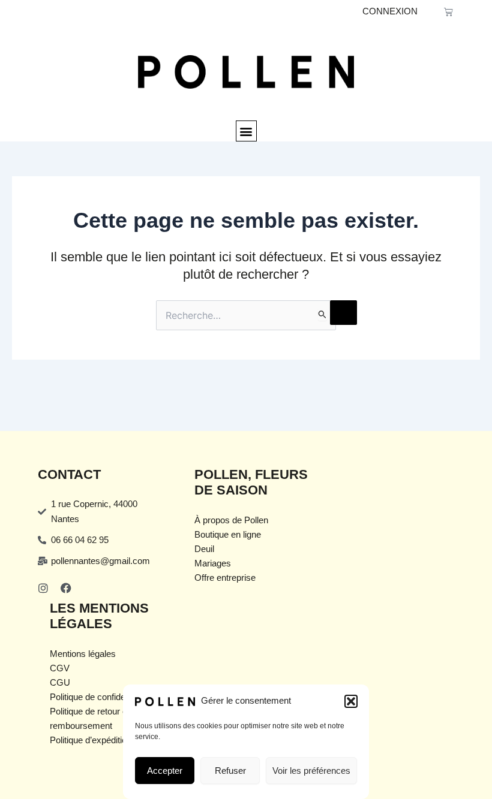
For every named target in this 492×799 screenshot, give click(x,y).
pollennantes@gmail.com (100, 561)
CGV (60, 668)
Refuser (230, 770)
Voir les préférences (311, 770)
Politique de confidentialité (100, 697)
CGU (60, 683)
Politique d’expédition (90, 740)
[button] (351, 701)
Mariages (212, 563)
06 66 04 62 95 (80, 540)
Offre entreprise (225, 578)
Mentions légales (83, 654)
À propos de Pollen (231, 520)
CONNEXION (390, 11)
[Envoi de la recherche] (322, 314)
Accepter (164, 770)
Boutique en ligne (227, 534)
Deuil (204, 549)
